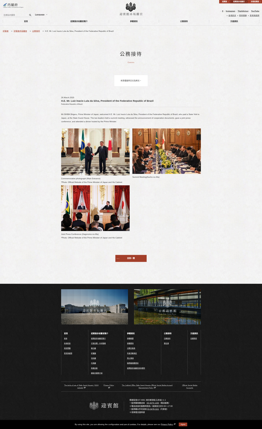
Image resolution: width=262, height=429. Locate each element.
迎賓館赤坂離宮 (20, 31)
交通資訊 (234, 21)
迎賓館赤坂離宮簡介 (79, 21)
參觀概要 (130, 339)
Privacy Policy (109, 385)
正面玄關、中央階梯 (98, 343)
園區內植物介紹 (96, 373)
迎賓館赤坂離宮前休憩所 (136, 368)
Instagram (230, 11)
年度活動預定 (132, 353)
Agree (183, 424)
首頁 (26, 21)
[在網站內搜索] (30, 15)
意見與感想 (254, 15)
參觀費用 (130, 343)
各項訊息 (232, 15)
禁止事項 (130, 358)
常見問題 (243, 15)
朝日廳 (93, 348)
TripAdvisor (243, 11)
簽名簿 (166, 343)
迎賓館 (5, 31)
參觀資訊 (134, 21)
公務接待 (184, 21)
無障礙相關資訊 (133, 363)
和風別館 (94, 368)
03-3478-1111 (153, 409)
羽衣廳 (93, 358)
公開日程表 (131, 348)
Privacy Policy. (167, 424)
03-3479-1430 (153, 403)
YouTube (255, 11)
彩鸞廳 (93, 353)
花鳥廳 (93, 363)
